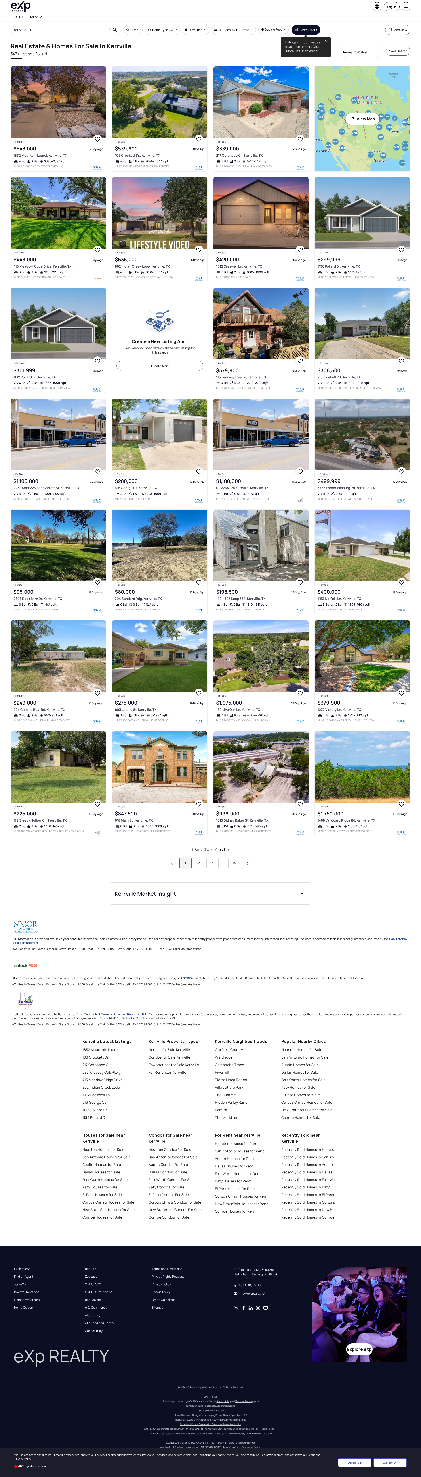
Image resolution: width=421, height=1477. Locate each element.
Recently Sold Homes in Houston (309, 1149)
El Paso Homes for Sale (300, 1094)
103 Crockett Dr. (95, 1057)
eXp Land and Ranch (99, 1323)
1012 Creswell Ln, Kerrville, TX (239, 266)
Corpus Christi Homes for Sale (306, 1102)
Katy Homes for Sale (298, 1087)
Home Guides (23, 1307)
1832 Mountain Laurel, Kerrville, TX (40, 155)
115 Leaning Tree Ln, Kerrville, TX (241, 377)
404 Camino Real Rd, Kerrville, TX (39, 709)
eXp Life (90, 1268)
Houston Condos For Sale (170, 1149)
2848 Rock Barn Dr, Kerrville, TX (37, 598)
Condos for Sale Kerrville (169, 1057)
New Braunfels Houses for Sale (108, 1209)
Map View (400, 30)
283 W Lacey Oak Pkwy (101, 1072)
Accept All (355, 1462)
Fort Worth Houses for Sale (105, 1179)
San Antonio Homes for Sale (305, 1057)
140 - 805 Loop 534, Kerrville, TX (241, 598)
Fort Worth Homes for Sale (303, 1079)
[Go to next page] (248, 863)
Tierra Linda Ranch (231, 1079)
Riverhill (222, 1072)
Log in (391, 7)
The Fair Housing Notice (262, 1428)
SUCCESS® (93, 1284)
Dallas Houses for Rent (234, 1166)
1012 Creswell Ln (96, 1094)
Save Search (398, 51)
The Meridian (226, 1117)
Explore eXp (22, 1268)
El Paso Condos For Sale (169, 1194)
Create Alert (160, 366)
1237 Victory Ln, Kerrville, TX (339, 709)
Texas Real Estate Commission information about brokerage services (210, 1419)
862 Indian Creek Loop (101, 1087)
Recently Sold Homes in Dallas (307, 1172)
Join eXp (20, 1284)
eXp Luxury (92, 1315)
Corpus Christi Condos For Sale (175, 1202)
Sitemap (157, 1307)
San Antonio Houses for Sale (106, 1157)
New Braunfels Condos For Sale (175, 1209)
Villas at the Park (229, 1087)
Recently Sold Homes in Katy (305, 1187)
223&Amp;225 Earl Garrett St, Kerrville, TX (46, 487)
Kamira (221, 1109)
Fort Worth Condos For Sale (172, 1179)
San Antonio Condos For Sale (173, 1157)
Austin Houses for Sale (101, 1164)
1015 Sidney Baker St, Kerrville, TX (242, 820)
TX (206, 849)
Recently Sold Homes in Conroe (308, 1217)
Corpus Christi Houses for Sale (108, 1202)
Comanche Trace (229, 1064)
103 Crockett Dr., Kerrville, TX (137, 155)
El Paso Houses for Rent (235, 1188)
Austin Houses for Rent (234, 1158)
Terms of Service (244, 1401)
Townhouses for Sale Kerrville (174, 1064)
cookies (28, 1455)
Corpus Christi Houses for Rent (241, 1196)
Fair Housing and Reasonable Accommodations (210, 1405)
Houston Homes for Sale (301, 1049)
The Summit (225, 1094)
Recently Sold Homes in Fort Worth (309, 1179)
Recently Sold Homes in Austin (307, 1164)
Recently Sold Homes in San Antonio (309, 1157)
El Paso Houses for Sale (102, 1194)
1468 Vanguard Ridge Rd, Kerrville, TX (346, 820)
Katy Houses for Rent (233, 1181)
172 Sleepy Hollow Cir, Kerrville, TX (40, 820)
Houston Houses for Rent (236, 1143)
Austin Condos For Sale (168, 1164)
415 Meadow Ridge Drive (102, 1079)
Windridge (223, 1057)
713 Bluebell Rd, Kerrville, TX (339, 377)
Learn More (263, 1433)
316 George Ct (94, 1102)
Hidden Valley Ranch (232, 1102)
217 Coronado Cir (96, 1064)
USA (195, 849)
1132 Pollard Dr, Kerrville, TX (34, 377)
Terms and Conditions (167, 1268)
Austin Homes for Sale (300, 1064)
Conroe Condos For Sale (169, 1217)
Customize (390, 1462)
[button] (210, 893)
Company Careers (27, 1299)
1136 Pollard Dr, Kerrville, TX (339, 266)
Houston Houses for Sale (103, 1149)
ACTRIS (186, 978)
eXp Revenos (94, 1299)
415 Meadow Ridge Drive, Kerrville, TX (42, 266)
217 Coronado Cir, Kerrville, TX (239, 155)
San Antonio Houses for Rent (239, 1151)
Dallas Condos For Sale (168, 1172)
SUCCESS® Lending (98, 1292)
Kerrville (221, 849)
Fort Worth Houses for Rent (238, 1173)
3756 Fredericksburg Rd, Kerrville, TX (346, 487)
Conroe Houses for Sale (102, 1217)
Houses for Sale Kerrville (169, 1049)
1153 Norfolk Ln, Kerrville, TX (339, 598)
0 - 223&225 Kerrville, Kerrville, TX (242, 487)
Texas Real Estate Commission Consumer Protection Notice (210, 1424)
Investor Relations (26, 1292)
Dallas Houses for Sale (101, 1172)
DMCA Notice (210, 1396)
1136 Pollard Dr (94, 1109)
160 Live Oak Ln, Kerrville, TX (238, 709)
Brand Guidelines (163, 1299)
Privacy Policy (161, 1284)
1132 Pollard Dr (94, 1117)
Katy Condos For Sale (167, 1187)
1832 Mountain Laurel (100, 1049)
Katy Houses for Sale (100, 1187)
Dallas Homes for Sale (299, 1072)
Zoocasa (91, 1276)
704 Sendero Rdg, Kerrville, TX (138, 598)
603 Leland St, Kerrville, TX (136, 709)
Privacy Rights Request (168, 1276)
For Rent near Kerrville (167, 1072)
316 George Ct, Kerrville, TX (136, 487)
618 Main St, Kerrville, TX (134, 820)
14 (234, 863)
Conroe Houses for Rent (235, 1211)
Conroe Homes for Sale (300, 1117)
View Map (366, 118)
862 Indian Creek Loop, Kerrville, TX (142, 266)
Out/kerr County (229, 1049)
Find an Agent (23, 1276)
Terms (311, 1455)
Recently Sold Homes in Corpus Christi (309, 1202)
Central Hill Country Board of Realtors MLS (115, 1014)
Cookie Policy (161, 1292)
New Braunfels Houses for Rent (241, 1203)
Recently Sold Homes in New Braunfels (309, 1209)
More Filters (308, 30)
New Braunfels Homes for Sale (307, 1109)
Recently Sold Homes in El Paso (307, 1194)
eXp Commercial (96, 1307)
